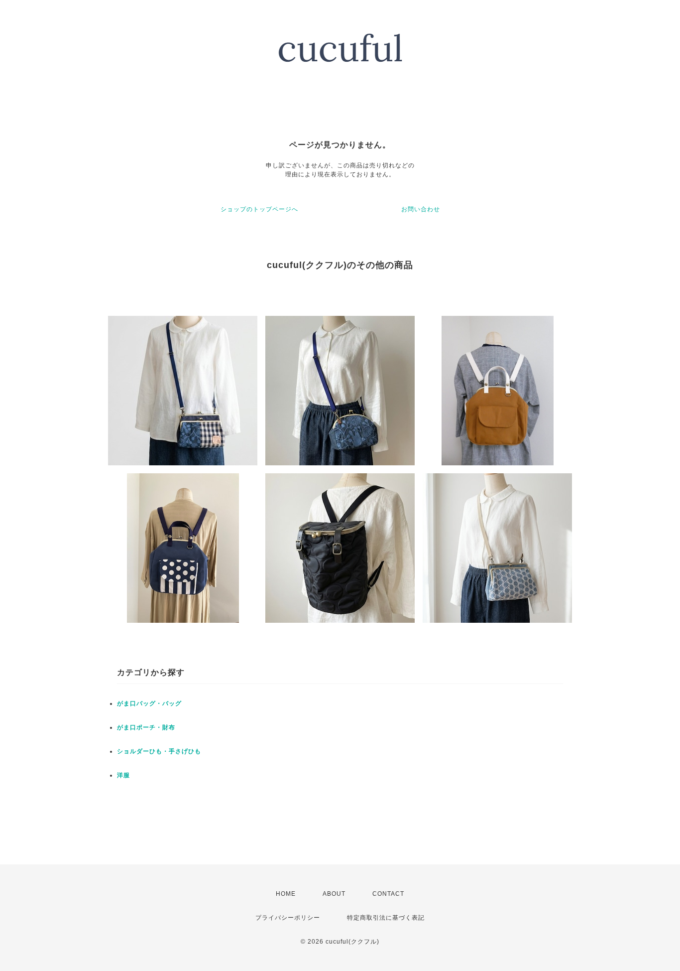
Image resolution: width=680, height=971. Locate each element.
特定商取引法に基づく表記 (386, 917)
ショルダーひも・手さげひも (159, 751)
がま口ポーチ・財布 (146, 727)
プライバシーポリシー (287, 917)
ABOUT (334, 893)
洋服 (123, 775)
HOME (286, 893)
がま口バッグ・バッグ (149, 703)
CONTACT (388, 893)
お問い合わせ (420, 209)
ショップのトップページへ (259, 209)
